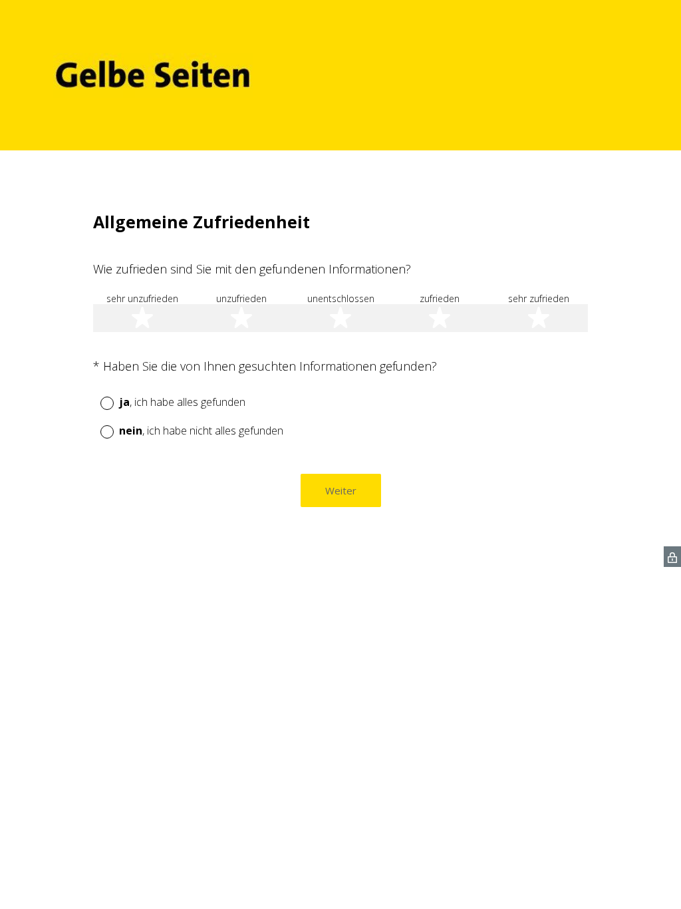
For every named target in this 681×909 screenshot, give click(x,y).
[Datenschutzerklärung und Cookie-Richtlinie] (672, 557)
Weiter (340, 490)
